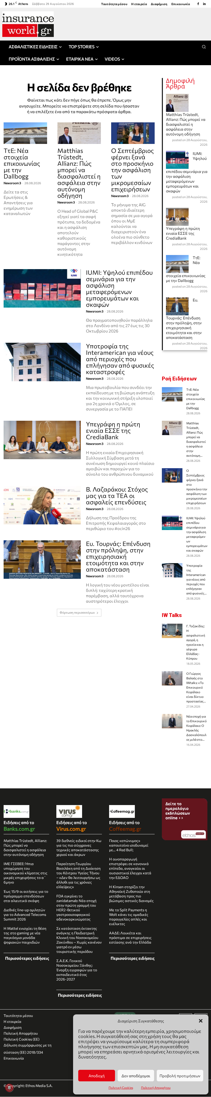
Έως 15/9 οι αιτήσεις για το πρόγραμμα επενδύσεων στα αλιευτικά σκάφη (26, 896)
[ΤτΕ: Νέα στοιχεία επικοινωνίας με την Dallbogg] (25, 133)
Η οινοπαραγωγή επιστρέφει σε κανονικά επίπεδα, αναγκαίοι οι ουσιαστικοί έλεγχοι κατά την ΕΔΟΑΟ (130, 868)
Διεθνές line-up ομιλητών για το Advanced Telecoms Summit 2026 (25, 914)
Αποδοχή (97, 1075)
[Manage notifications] (9, 1088)
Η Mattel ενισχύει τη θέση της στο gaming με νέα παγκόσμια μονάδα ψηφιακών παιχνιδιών (25, 935)
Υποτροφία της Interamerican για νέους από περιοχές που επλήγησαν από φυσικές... (196, 579)
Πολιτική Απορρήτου (156, 1087)
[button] (200, 1020)
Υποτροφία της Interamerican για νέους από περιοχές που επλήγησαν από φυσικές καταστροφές (120, 358)
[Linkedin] (204, 4)
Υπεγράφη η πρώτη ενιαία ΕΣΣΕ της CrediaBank (113, 430)
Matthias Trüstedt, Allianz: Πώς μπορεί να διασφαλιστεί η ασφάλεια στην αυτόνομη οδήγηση (79, 173)
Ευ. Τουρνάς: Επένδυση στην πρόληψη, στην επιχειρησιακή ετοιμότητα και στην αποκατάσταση (118, 556)
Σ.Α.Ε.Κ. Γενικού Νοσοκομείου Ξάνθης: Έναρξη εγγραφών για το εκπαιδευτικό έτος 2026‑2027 (76, 969)
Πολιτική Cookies (121, 1087)
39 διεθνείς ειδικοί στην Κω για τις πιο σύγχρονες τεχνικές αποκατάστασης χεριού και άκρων (78, 847)
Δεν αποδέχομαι (135, 1075)
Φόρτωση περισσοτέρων (77, 612)
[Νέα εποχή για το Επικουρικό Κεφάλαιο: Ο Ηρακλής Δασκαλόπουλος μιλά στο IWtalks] (172, 721)
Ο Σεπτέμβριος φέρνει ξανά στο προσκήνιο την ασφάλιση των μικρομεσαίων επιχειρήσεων (132, 170)
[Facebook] (198, 4)
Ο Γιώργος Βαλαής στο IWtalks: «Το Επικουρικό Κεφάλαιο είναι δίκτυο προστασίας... (196, 687)
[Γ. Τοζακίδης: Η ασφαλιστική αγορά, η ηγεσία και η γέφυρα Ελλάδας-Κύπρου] (172, 631)
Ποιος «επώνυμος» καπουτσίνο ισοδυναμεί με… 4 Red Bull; (128, 845)
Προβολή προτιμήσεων (180, 1075)
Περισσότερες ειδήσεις (27, 958)
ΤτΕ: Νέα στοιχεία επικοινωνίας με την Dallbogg (22, 163)
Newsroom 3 (12, 183)
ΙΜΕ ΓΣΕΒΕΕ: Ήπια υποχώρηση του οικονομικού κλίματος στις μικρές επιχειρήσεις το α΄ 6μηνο (25, 872)
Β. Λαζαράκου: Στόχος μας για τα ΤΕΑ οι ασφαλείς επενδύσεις (117, 495)
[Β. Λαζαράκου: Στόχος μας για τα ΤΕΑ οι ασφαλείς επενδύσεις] (42, 505)
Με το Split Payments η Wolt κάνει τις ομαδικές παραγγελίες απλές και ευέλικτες (128, 917)
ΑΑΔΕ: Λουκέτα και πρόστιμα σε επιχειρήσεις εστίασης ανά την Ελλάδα (130, 937)
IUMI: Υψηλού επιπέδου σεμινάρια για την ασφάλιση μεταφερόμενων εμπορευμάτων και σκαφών (119, 288)
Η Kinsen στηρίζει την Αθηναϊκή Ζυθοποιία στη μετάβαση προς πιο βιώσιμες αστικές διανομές (131, 894)
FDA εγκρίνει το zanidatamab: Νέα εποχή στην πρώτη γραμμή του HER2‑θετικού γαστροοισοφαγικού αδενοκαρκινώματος (76, 907)
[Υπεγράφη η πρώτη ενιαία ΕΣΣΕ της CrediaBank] (42, 440)
